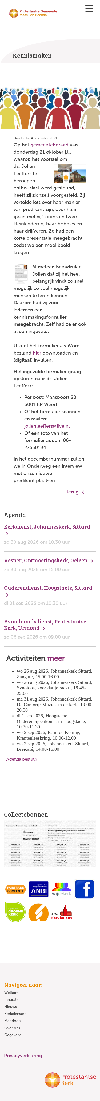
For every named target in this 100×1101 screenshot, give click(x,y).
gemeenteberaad (49, 145)
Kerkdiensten (15, 1014)
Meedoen (12, 1021)
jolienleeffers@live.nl (47, 426)
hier (37, 353)
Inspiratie (11, 1000)
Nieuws (10, 1007)
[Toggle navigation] (89, 9)
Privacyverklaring (23, 1055)
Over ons (12, 1028)
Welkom (11, 993)
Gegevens (12, 1035)
